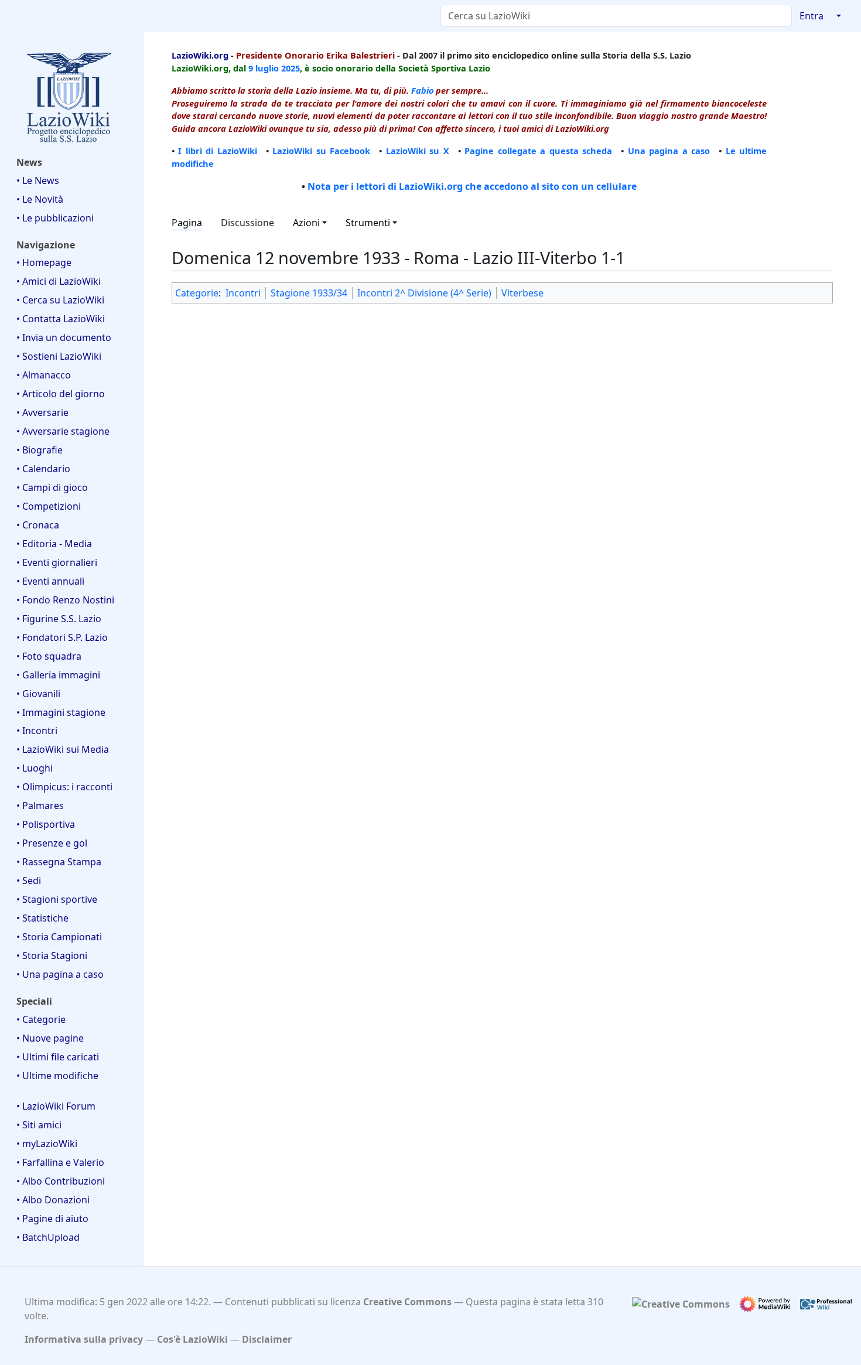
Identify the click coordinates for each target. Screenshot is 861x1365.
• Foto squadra (48, 656)
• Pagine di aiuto (52, 1218)
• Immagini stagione (60, 712)
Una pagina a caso (669, 150)
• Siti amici (39, 1124)
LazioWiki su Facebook (321, 150)
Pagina (187, 222)
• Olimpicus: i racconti (64, 786)
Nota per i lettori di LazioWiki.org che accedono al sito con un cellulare (472, 186)
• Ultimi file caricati (57, 1056)
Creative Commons (407, 1301)
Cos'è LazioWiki (192, 1339)
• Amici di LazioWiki (58, 281)
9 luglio (263, 68)
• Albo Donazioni (53, 1199)
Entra (812, 15)
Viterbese (522, 292)
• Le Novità (39, 199)
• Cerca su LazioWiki (60, 300)
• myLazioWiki (46, 1143)
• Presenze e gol (51, 843)
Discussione (247, 222)
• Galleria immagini (58, 674)
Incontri (243, 292)
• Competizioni (48, 506)
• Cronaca (37, 524)
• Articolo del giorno (60, 393)
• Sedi (28, 880)
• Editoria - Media (54, 543)
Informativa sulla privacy (84, 1339)
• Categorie (41, 1019)
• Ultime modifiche (57, 1075)
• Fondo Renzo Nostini (65, 599)
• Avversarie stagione (63, 431)
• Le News (37, 180)
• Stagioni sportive (56, 899)
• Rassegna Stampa (58, 861)
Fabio (422, 90)
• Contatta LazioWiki (60, 318)
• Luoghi (34, 768)
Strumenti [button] (368, 222)
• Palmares (40, 805)
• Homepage (43, 262)
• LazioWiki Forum (55, 1106)
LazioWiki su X (417, 150)
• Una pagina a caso (60, 974)
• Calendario (43, 468)
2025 (290, 68)
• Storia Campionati (59, 936)
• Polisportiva (45, 824)
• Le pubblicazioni (55, 217)
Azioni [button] (306, 222)
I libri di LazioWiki (217, 150)
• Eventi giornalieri (56, 562)
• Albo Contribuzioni (60, 1181)
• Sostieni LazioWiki (58, 356)
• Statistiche (42, 918)
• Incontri (36, 730)
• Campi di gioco (52, 487)
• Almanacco (43, 374)
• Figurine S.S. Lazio (58, 618)
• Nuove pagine (50, 1038)
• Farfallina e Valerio (60, 1162)
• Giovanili (38, 693)
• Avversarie (42, 412)
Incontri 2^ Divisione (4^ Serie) (424, 292)
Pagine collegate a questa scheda (538, 150)
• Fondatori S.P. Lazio (62, 637)
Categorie (196, 292)
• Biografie (39, 449)
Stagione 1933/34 (309, 292)
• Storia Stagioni (51, 955)
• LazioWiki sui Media (62, 749)
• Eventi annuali (50, 581)
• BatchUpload (48, 1237)
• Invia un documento (63, 337)
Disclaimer (267, 1339)
